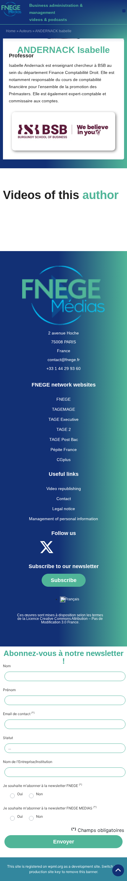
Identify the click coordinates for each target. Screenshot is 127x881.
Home (11, 31)
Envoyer (63, 842)
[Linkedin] (79, 547)
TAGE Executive (63, 419)
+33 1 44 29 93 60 (63, 368)
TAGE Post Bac (63, 439)
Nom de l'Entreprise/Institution (27, 762)
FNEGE (63, 399)
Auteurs (25, 31)
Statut (8, 738)
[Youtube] (63, 547)
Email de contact (19, 714)
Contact (63, 498)
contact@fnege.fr (64, 359)
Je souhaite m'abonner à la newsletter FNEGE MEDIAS (50, 808)
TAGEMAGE (63, 409)
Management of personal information (63, 518)
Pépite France (64, 449)
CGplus (64, 459)
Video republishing (63, 488)
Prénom (9, 690)
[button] (124, 10)
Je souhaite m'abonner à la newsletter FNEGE (42, 786)
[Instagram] (95, 547)
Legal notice (63, 508)
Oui (20, 794)
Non (39, 794)
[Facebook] (30, 547)
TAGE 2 (63, 429)
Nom (7, 666)
